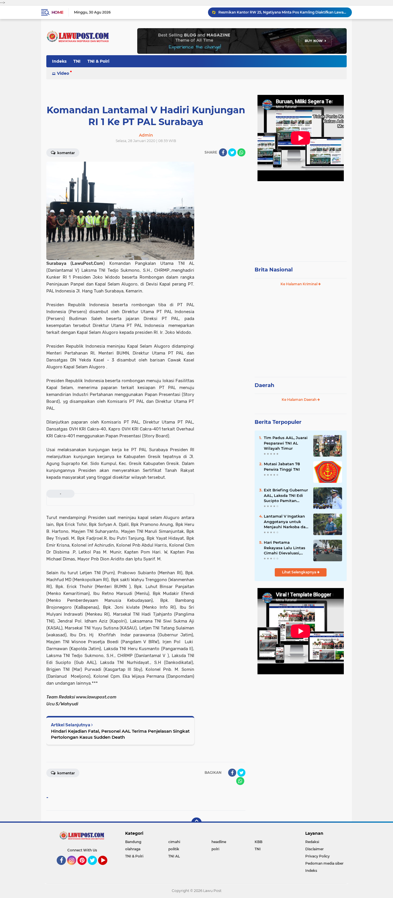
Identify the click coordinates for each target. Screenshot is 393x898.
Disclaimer (314, 849)
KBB (258, 842)
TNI (77, 61)
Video (63, 73)
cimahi (174, 842)
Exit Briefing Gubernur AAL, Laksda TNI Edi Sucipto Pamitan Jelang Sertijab (286, 495)
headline (218, 842)
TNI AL (174, 856)
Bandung (133, 842)
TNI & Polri (98, 61)
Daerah (264, 385)
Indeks (59, 61)
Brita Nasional (274, 270)
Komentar (65, 153)
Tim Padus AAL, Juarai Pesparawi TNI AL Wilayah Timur (286, 442)
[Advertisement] (301, 218)
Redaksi (312, 842)
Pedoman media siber (324, 863)
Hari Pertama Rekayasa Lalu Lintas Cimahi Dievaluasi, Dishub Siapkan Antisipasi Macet (284, 548)
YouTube (106, 867)
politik (173, 849)
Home (57, 12)
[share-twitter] (232, 152)
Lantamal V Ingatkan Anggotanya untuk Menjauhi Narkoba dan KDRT (286, 521)
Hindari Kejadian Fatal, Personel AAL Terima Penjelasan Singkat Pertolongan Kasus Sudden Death (120, 734)
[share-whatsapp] (241, 152)
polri (215, 849)
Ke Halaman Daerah (299, 399)
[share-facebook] (223, 152)
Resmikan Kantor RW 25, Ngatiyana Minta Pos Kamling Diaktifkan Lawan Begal (282, 12)
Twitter (95, 867)
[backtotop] (196, 822)
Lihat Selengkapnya (299, 572)
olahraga (132, 849)
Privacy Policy (317, 856)
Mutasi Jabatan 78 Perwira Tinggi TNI (282, 466)
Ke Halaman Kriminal (299, 284)
